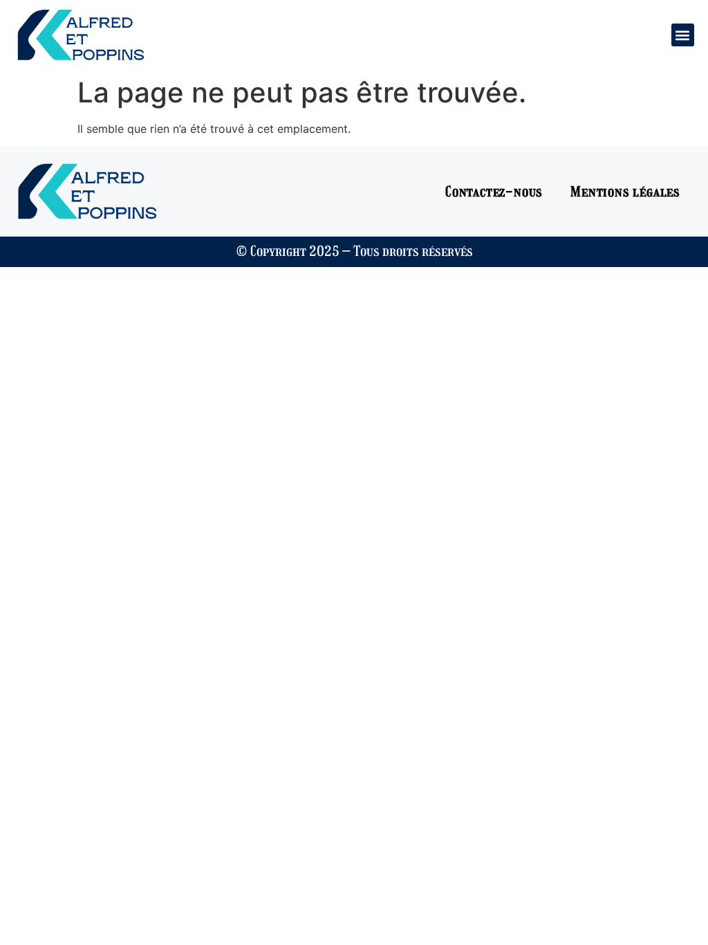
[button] (682, 35)
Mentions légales (625, 191)
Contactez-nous (494, 191)
